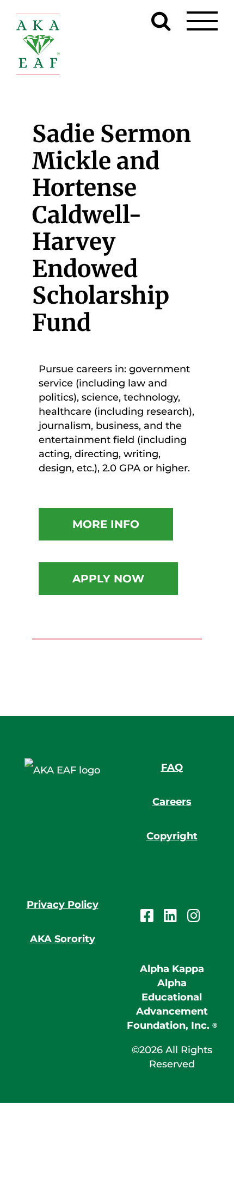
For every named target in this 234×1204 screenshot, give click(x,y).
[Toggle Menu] (202, 20)
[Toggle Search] (160, 20)
